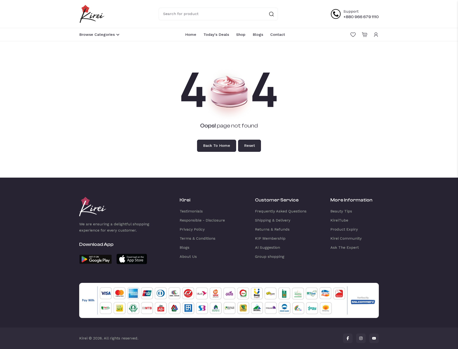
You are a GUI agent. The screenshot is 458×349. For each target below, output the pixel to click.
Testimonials (191, 211)
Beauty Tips (341, 211)
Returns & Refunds (272, 229)
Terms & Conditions (197, 238)
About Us (188, 256)
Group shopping (269, 256)
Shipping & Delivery (272, 220)
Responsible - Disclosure (202, 220)
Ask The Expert (344, 247)
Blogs (258, 34)
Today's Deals (216, 34)
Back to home (216, 145)
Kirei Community (346, 238)
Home (190, 34)
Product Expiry (344, 229)
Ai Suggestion (267, 247)
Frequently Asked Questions (281, 211)
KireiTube (339, 220)
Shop (240, 34)
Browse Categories (97, 34)
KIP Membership (270, 238)
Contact (277, 34)
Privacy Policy (192, 229)
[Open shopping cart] (364, 34)
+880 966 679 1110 (361, 17)
